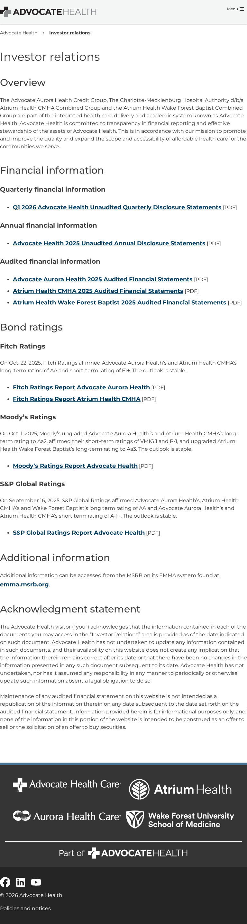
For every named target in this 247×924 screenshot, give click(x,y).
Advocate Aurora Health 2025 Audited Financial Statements (103, 279)
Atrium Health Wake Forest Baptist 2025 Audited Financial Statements (119, 302)
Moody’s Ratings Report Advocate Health (75, 465)
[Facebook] (5, 882)
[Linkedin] (20, 882)
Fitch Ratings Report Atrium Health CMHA (77, 399)
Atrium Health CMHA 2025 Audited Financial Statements (98, 290)
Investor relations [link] (69, 33)
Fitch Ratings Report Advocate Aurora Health (81, 387)
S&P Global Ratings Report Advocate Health (79, 532)
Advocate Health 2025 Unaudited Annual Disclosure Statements (109, 243)
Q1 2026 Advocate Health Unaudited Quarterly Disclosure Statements (117, 207)
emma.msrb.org (24, 584)
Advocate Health (18, 33)
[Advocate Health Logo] (48, 12)
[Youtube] (36, 882)
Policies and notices (25, 908)
